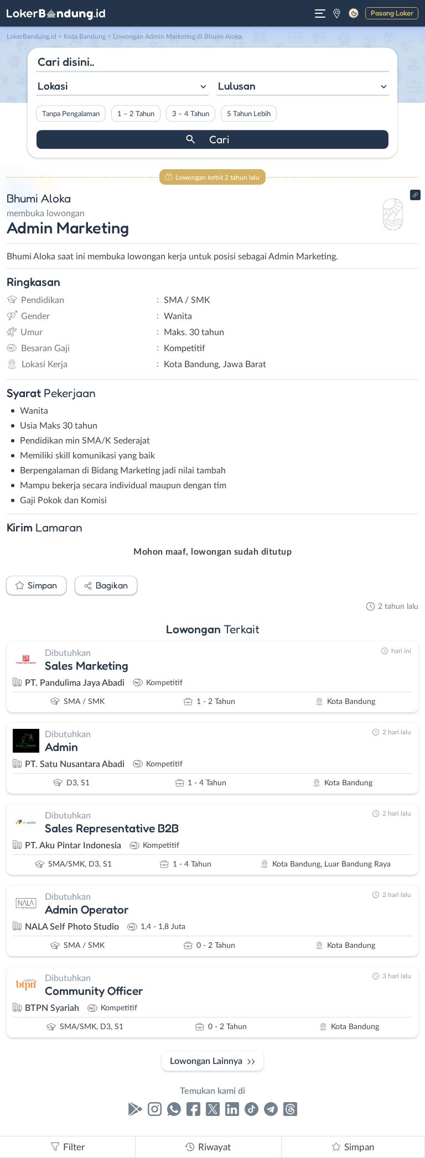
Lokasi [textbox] (53, 86)
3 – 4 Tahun (190, 114)
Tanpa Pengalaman (71, 114)
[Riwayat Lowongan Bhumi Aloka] (393, 233)
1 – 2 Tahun (135, 114)
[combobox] (122, 87)
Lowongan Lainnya (206, 1061)
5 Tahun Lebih (249, 114)
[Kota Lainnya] (336, 13)
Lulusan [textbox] (237, 86)
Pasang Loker (392, 12)
